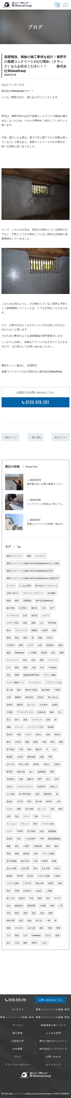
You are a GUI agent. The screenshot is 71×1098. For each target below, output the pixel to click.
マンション (12, 823)
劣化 (33, 659)
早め (48, 898)
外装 (31, 898)
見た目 (39, 920)
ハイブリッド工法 (35, 726)
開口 (17, 845)
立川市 (20, 801)
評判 (56, 778)
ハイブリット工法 (53, 682)
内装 (19, 734)
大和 (34, 667)
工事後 (10, 712)
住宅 (53, 652)
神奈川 (57, 734)
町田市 (49, 801)
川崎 (21, 778)
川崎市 (57, 764)
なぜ (25, 935)
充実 (37, 793)
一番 (48, 920)
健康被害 (42, 771)
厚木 (35, 868)
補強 (9, 600)
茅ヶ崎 (10, 689)
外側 (52, 905)
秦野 (19, 808)
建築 (60, 645)
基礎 (62, 652)
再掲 (17, 890)
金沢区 (30, 875)
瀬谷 (56, 845)
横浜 (17, 600)
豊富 (58, 927)
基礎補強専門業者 (31, 674)
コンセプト (40, 555)
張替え (39, 734)
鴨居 (17, 912)
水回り (57, 868)
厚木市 (41, 697)
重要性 (18, 697)
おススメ (31, 704)
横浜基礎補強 (54, 838)
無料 (25, 942)
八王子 (30, 645)
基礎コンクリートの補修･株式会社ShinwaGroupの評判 (30, 570)
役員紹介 (50, 645)
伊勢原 (45, 860)
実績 (50, 927)
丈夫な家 (31, 927)
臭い (31, 771)
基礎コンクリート (15, 555)
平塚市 (20, 831)
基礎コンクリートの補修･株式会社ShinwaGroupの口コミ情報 (33, 563)
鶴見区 (10, 838)
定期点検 (41, 712)
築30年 (36, 764)
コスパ (26, 816)
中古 (42, 667)
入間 (52, 808)
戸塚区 (57, 875)
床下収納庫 (12, 860)
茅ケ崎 (39, 801)
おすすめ (11, 764)
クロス (28, 734)
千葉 (42, 838)
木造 (42, 912)
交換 (54, 630)
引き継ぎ (44, 704)
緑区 (60, 883)
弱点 (9, 890)
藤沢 (19, 689)
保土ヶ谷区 (24, 764)
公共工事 (25, 868)
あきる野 (46, 868)
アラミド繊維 (50, 674)
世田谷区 (29, 697)
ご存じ (44, 942)
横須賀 (26, 853)
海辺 (36, 853)
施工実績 (11, 607)
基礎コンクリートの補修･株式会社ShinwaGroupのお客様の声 (33, 578)
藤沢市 (34, 607)
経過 (57, 935)
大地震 (43, 905)
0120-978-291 (37, 402)
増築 (61, 741)
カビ (42, 622)
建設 (9, 652)
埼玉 (9, 674)
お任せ (10, 786)
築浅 (48, 845)
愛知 (25, 637)
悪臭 (25, 719)
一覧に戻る (35, 437)
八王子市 (27, 883)
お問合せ (27, 890)
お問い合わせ (13, 592)
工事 (21, 749)
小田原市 (11, 645)
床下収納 (31, 831)
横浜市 (39, 749)
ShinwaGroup (19, 652)
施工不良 (25, 860)
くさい (10, 831)
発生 (34, 912)
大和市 (49, 637)
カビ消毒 (11, 793)
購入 (42, 927)
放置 (50, 912)
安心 (48, 778)
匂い (60, 712)
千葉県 (57, 689)
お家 (25, 615)
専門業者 (52, 622)
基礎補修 (52, 831)
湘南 (9, 927)
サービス (11, 585)
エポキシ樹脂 (44, 875)
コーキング (37, 719)
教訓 (40, 898)
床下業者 (11, 749)
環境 (9, 637)
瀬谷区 (22, 898)
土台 (54, 749)
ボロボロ (19, 927)
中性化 (18, 741)
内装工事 (39, 883)
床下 (52, 607)
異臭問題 (31, 905)
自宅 (21, 920)
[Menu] (65, 5)
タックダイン (35, 682)
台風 (9, 697)
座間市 (10, 704)
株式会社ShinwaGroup (44, 600)
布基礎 (44, 652)
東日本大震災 (31, 689)
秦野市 (20, 704)
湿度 (52, 771)
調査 (9, 845)
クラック (19, 726)
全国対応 (11, 778)
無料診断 (31, 756)
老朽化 (34, 615)
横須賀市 (19, 905)
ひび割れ (23, 607)
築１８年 (11, 898)
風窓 (27, 741)
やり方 (57, 898)
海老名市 (41, 786)
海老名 (10, 801)
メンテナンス (13, 615)
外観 (29, 920)
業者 (29, 749)
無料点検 (21, 771)
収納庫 (51, 726)
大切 (58, 801)
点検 (40, 645)
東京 (9, 741)
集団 (17, 935)
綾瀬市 (55, 704)
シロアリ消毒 (13, 883)
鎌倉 (17, 667)
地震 (48, 734)
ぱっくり (42, 808)
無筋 (17, 853)
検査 (40, 637)
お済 (17, 942)
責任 (17, 719)
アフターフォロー (25, 786)
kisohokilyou (36, 935)
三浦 (35, 860)
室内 (35, 823)
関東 (17, 674)
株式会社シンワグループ (46, 585)
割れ (19, 838)
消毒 (25, 622)
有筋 (9, 853)
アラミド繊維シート (16, 682)
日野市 (51, 883)
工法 (44, 607)
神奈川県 (11, 920)
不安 (9, 912)
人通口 (26, 845)
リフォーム (53, 659)
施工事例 (46, 689)
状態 (25, 912)
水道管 (45, 630)
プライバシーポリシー (33, 592)
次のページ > (60, 437)
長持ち (47, 764)
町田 (29, 801)
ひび (9, 667)
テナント (25, 823)
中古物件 (52, 667)
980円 (34, 942)
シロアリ (46, 615)
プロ (9, 935)
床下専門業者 (25, 793)
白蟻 (44, 741)
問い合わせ (53, 697)
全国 (42, 831)
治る (9, 905)
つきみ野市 (30, 838)
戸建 (36, 816)
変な (9, 719)
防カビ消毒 (12, 868)
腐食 (52, 712)
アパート (46, 816)
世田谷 (10, 734)
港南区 (10, 875)
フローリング (21, 630)
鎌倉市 (30, 778)
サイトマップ (53, 1064)
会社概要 (51, 592)
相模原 (34, 630)
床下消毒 (29, 808)
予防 (50, 756)
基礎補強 (27, 600)
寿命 (25, 659)
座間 (25, 667)
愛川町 (10, 771)
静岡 (60, 808)
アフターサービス (25, 712)
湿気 (33, 622)
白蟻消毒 (38, 845)
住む (9, 942)
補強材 (10, 756)
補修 (29, 555)
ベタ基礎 (32, 652)
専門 (40, 778)
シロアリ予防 (13, 622)
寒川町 (20, 875)
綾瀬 (54, 860)
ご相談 (49, 890)
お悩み (39, 890)
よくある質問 (25, 585)
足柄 (42, 756)
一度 (60, 905)
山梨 (9, 816)
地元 (17, 816)
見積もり (54, 786)
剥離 (9, 726)
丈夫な (48, 935)
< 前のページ (10, 437)
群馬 (52, 741)
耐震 (21, 645)
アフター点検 (48, 823)
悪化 (17, 637)
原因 (42, 659)
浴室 (48, 719)
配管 (36, 741)
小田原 (20, 756)
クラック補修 (48, 853)
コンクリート (13, 659)
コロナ (10, 808)
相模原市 (48, 793)
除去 (9, 630)
